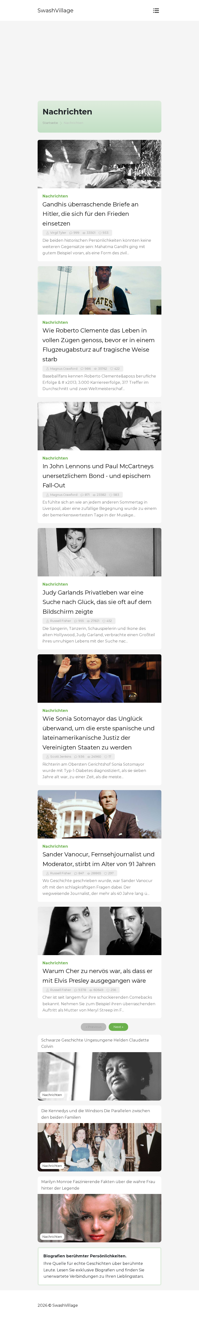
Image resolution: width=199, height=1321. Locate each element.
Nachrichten (55, 196)
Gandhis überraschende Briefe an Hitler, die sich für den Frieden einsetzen (90, 214)
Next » (118, 1027)
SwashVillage (56, 10)
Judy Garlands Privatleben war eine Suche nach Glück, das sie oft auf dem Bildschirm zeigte (97, 602)
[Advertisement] (99, 57)
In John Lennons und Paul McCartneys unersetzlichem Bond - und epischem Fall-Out (98, 476)
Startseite (50, 123)
